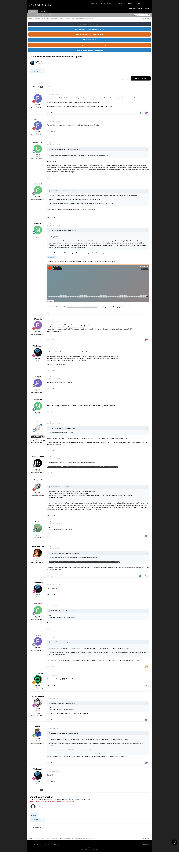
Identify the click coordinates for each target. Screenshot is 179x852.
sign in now (71, 799)
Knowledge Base (42, 15)
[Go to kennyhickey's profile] (38, 679)
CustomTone (106, 4)
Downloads (119, 4)
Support (130, 4)
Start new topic (124, 79)
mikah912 (38, 223)
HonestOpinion (71, 149)
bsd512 (38, 726)
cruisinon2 (37, 142)
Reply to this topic (141, 78)
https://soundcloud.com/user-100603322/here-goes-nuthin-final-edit (70, 750)
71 (38, 494)
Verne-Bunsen (38, 696)
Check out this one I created (56, 261)
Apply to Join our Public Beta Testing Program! (89, 29)
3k (38, 535)
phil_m (38, 421)
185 (38, 360)
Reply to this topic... (46, 807)
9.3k (38, 439)
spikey (37, 521)
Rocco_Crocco (38, 457)
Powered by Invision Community (89, 849)
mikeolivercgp (38, 546)
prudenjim (38, 92)
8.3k (38, 156)
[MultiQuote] (48, 113)
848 (38, 710)
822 (38, 470)
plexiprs (37, 377)
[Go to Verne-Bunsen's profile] (38, 702)
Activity (43, 11)
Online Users (53, 15)
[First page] (31, 87)
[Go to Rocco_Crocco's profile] (38, 463)
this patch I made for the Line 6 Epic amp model (82, 307)
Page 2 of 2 (48, 86)
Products (94, 4)
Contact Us (146, 844)
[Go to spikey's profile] (38, 528)
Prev (34, 86)
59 (38, 237)
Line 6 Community (40, 4)
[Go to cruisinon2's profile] (38, 148)
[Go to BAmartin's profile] (38, 325)
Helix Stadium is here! (89, 39)
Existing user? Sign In (134, 8)
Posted (53, 94)
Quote (53, 113)
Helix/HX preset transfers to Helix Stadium (89, 34)
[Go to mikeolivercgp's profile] (38, 553)
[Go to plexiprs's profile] (38, 383)
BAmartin (38, 319)
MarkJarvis (41, 62)
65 (38, 106)
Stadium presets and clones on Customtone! (89, 50)
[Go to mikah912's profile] (38, 230)
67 (38, 560)
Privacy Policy (46, 844)
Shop (138, 4)
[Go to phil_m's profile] (38, 428)
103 (38, 333)
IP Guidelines (55, 844)
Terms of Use (37, 844)
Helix (47, 64)
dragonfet (38, 480)
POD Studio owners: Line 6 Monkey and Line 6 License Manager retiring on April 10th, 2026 (89, 45)
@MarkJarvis (51, 257)
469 (38, 740)
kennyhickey (38, 673)
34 (38, 687)
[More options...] (50, 92)
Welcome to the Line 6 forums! (89, 24)
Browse (33, 11)
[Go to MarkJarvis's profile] (32, 63)
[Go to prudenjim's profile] (38, 98)
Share (34, 67)
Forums (31, 15)
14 (38, 390)
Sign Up (147, 8)
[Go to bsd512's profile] (38, 732)
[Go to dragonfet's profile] (38, 486)
